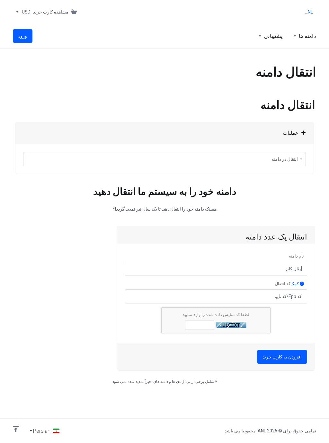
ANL (309, 11)
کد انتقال (287, 283)
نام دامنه (296, 256)
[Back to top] (16, 429)
